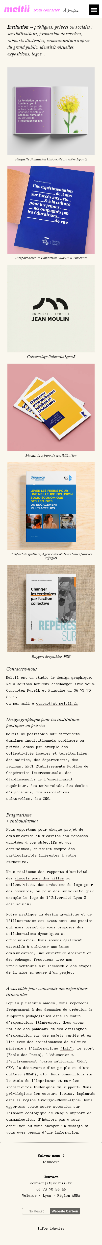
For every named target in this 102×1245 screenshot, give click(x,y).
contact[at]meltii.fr (57, 703)
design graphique (74, 677)
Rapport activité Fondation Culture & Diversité (51, 258)
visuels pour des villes (39, 878)
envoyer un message (63, 1126)
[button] (94, 9)
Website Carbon (64, 1211)
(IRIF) (66, 1048)
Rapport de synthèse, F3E (51, 657)
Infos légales (51, 1228)
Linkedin (51, 1162)
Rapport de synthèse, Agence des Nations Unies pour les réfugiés (51, 556)
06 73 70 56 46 (51, 1189)
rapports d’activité (67, 872)
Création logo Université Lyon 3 (51, 357)
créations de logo (64, 885)
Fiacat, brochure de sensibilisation (51, 455)
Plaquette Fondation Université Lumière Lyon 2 (51, 159)
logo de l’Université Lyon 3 (57, 898)
